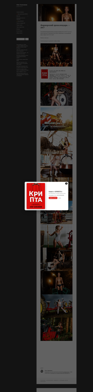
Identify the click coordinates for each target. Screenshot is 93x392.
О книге (59, 197)
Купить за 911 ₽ (53, 198)
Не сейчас (51, 200)
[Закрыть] (66, 183)
